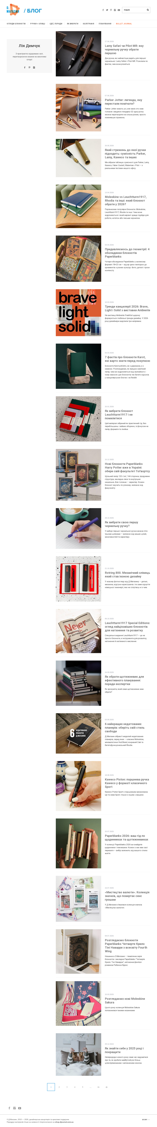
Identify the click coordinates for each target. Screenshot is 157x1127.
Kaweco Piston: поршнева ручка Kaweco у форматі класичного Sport (127, 783)
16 (98, 1087)
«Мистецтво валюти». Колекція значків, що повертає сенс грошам (127, 896)
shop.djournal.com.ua (64, 1122)
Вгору (145, 1120)
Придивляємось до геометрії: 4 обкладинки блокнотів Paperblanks (127, 253)
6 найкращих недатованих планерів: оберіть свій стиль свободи (124, 727)
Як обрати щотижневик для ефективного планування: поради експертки (124, 680)
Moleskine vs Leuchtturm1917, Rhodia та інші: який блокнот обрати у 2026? (126, 200)
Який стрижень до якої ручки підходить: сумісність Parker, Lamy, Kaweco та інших (125, 153)
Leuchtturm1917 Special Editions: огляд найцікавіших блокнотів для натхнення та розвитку (127, 626)
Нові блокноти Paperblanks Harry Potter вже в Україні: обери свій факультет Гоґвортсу (127, 467)
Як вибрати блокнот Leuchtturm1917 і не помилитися (119, 414)
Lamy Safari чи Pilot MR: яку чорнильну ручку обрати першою (124, 49)
